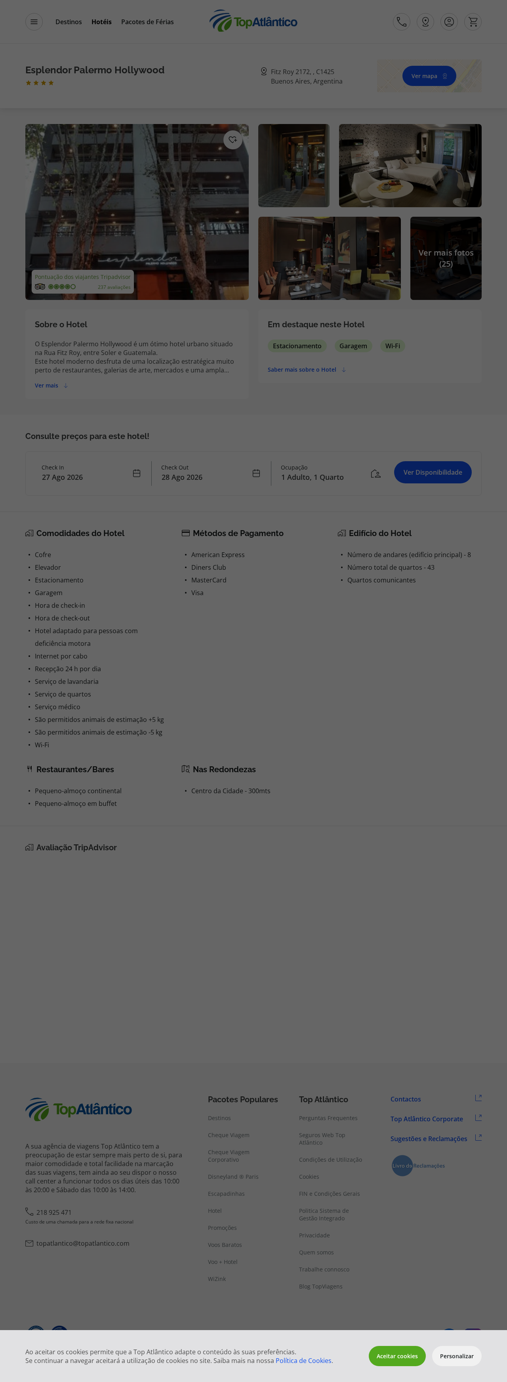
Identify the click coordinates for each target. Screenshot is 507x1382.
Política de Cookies (304, 1360)
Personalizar (457, 1356)
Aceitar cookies (397, 1356)
